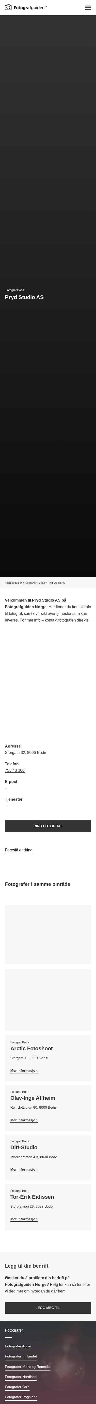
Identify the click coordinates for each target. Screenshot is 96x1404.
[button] (88, 7)
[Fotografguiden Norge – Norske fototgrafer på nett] (26, 7)
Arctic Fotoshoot (31, 1048)
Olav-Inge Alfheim (32, 1098)
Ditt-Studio (23, 1147)
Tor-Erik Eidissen (32, 1197)
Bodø (42, 582)
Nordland (30, 582)
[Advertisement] (48, 684)
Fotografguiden (13, 582)
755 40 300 (15, 770)
